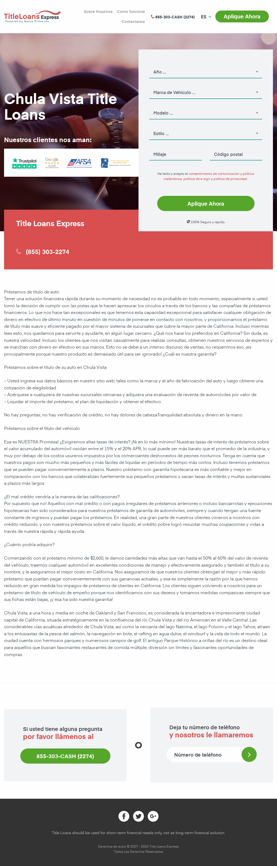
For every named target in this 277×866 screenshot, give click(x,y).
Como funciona (131, 11)
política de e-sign (196, 178)
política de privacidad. (230, 178)
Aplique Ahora (242, 16)
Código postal (221, 147)
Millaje (155, 147)
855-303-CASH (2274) (65, 756)
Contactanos (133, 21)
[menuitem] (203, 16)
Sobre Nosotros (98, 11)
